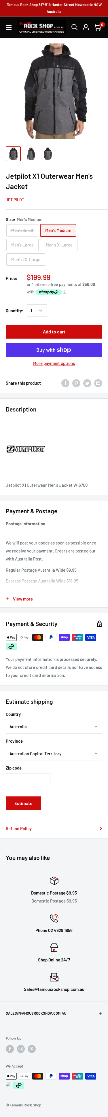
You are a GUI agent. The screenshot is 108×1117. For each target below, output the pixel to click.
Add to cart (54, 331)
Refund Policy (19, 828)
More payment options (54, 363)
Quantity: (14, 310)
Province (14, 741)
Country (13, 714)
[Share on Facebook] (65, 383)
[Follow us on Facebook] (10, 1049)
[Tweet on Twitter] (87, 383)
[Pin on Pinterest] (76, 383)
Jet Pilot (15, 199)
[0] (97, 27)
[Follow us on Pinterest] (32, 1049)
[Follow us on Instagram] (21, 1049)
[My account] (86, 27)
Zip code (14, 767)
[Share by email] (98, 383)
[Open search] (74, 27)
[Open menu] (9, 27)
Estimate (23, 803)
